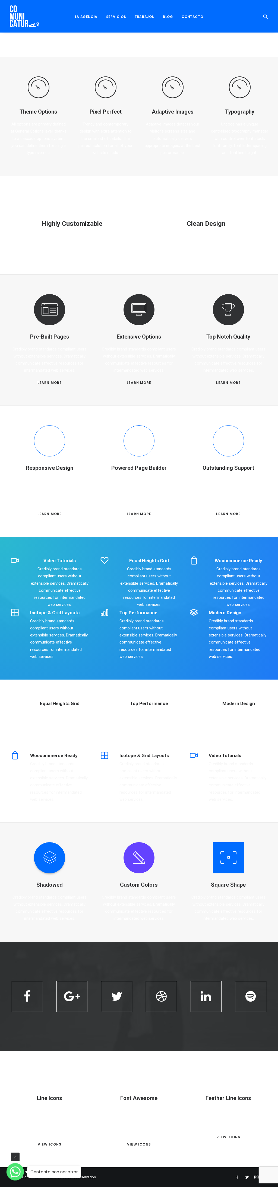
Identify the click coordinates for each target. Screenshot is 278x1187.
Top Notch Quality (228, 336)
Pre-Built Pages (49, 336)
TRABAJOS (144, 16)
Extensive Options (139, 336)
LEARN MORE (49, 382)
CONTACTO (192, 16)
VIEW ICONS (50, 1144)
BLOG (168, 16)
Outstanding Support (228, 468)
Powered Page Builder (139, 468)
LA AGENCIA (86, 16)
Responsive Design (49, 468)
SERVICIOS (116, 16)
